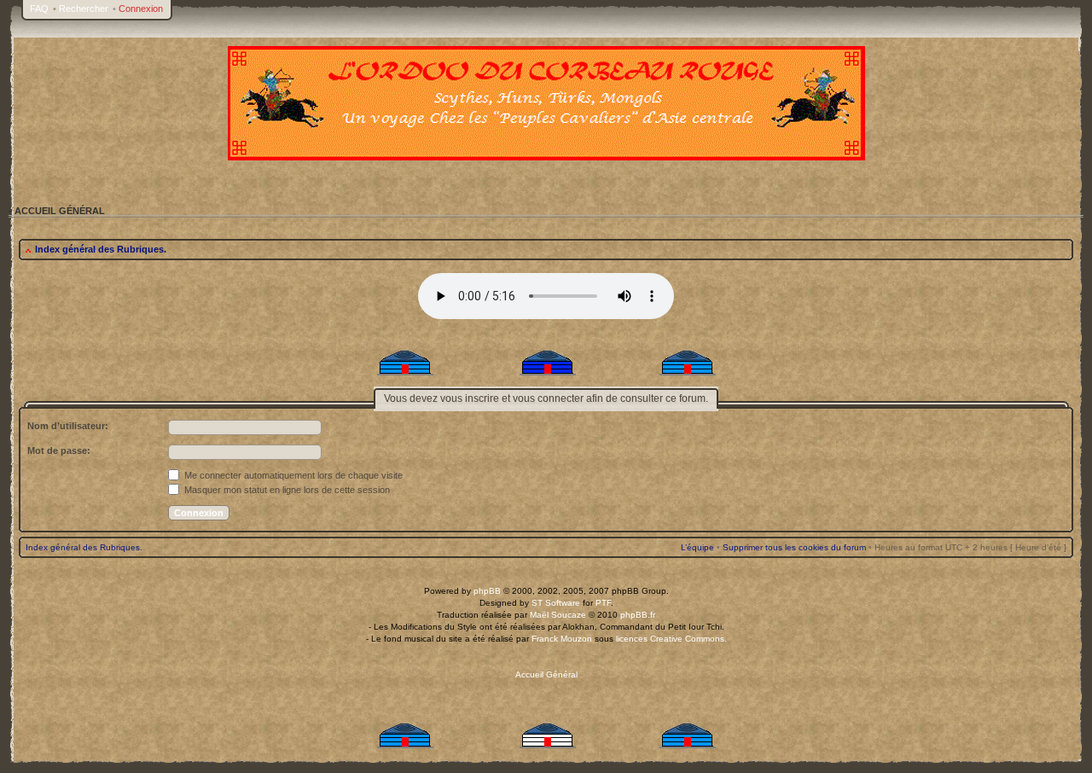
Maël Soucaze (558, 614)
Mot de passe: (58, 450)
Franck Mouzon (561, 638)
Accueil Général (546, 674)
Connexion (141, 8)
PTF (603, 602)
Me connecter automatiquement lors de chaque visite (292, 475)
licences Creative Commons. (671, 638)
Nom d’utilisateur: (67, 426)
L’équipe (697, 547)
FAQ (39, 8)
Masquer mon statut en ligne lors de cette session (286, 490)
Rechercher (83, 8)
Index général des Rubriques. (100, 249)
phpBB (487, 591)
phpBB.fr (637, 614)
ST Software (555, 602)
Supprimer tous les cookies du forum (794, 547)
